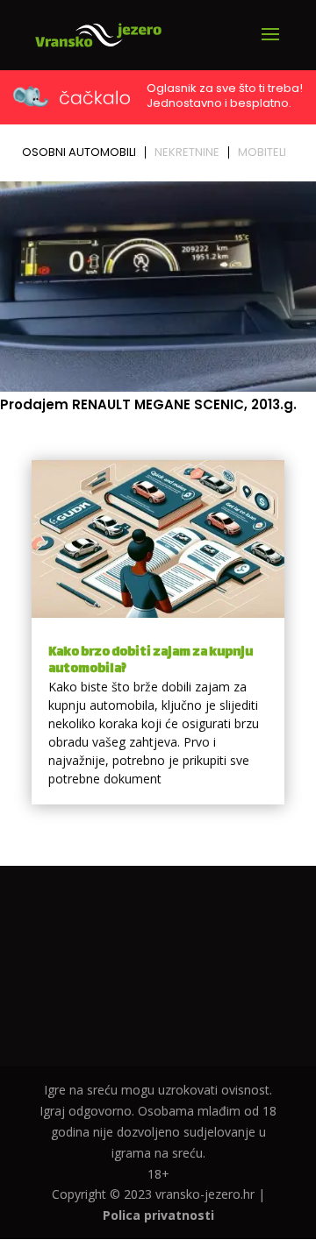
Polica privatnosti (158, 1215)
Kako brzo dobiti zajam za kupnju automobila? (150, 660)
